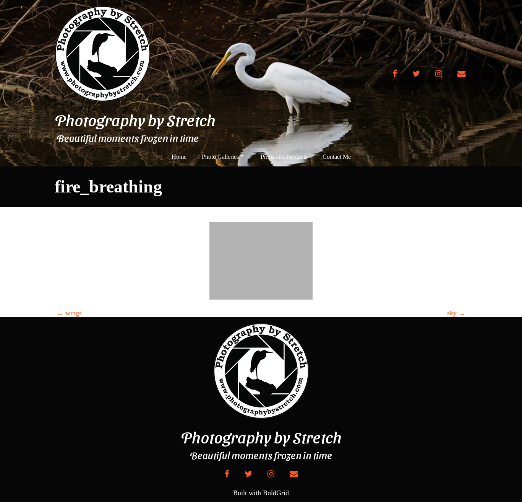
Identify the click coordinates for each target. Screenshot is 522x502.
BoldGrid (276, 493)
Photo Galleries (220, 156)
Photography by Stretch (135, 120)
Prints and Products (284, 156)
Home (179, 156)
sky (456, 313)
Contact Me (337, 156)
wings (69, 313)
